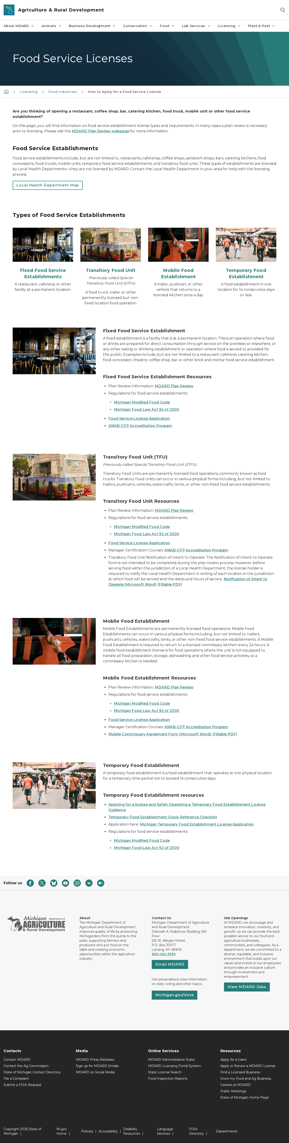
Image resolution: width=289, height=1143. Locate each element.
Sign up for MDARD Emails (97, 1066)
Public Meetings (233, 1091)
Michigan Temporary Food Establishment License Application (197, 824)
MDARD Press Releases (95, 1060)
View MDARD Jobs (247, 987)
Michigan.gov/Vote (174, 995)
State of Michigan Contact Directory (32, 1072)
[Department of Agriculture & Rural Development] (6, 92)
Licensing (226, 26)
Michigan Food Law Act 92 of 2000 (146, 409)
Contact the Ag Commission (26, 1066)
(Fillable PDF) (170, 584)
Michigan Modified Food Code (142, 402)
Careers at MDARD (235, 1085)
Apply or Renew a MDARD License (247, 1066)
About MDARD (16, 26)
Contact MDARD (17, 1060)
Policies (87, 1131)
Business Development (89, 26)
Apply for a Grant (233, 1060)
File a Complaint (16, 1078)
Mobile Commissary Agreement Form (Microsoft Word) (159, 734)
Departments (226, 1131)
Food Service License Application (139, 418)
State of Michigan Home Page (244, 1097)
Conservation (135, 26)
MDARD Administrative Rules (171, 1060)
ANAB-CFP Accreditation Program (140, 426)
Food (164, 26)
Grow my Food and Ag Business (245, 1078)
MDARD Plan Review (174, 386)
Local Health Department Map (47, 185)
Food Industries (62, 92)
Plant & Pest (259, 26)
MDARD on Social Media (95, 1072)
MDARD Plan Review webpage (100, 131)
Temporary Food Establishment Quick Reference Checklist (162, 817)
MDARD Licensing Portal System (174, 1066)
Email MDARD (169, 964)
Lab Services (193, 26)
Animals (49, 26)
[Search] (282, 10)
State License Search (165, 1072)
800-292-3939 (163, 954)
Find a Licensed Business (240, 1072)
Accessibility (108, 1131)
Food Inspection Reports (167, 1078)
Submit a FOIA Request (22, 1085)
